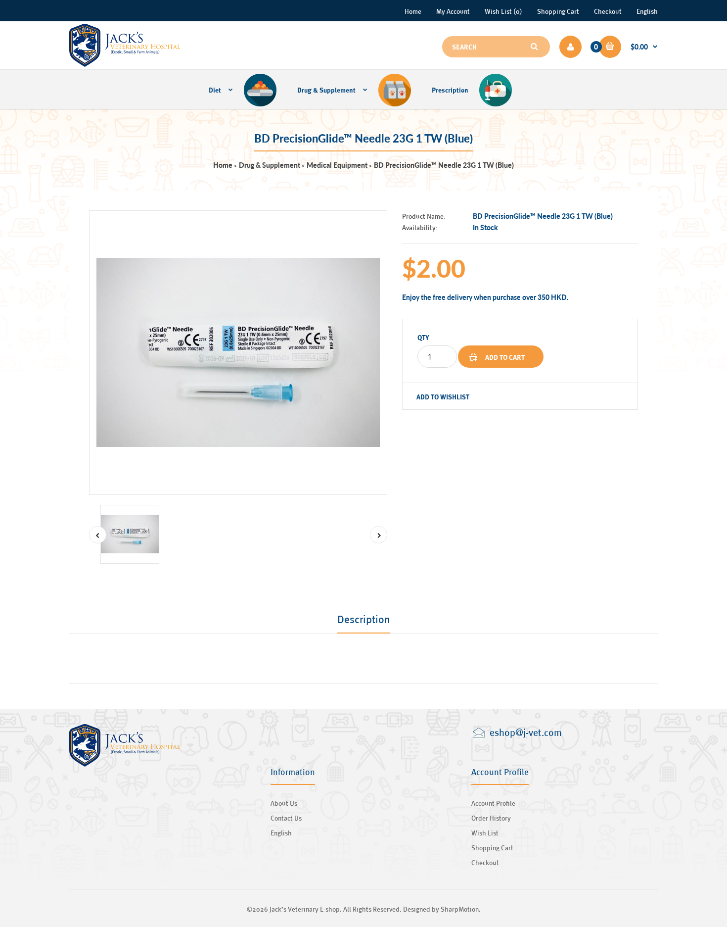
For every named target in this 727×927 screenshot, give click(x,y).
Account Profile (493, 803)
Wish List (485, 833)
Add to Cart (505, 357)
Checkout (608, 11)
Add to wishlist (442, 397)
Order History (491, 818)
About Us (284, 803)
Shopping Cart (558, 11)
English (647, 11)
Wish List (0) (503, 11)
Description (363, 618)
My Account (453, 11)
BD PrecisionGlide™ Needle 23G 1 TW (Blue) (444, 165)
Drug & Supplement (269, 165)
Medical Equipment (337, 165)
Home (413, 11)
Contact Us (286, 818)
